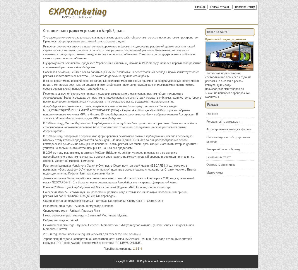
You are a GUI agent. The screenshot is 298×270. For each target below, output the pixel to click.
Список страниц (220, 7)
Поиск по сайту (245, 7)
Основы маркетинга (220, 164)
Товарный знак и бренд (223, 149)
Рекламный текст (218, 157)
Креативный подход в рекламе (225, 39)
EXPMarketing (77, 11)
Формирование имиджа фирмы (229, 129)
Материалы (214, 172)
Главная (200, 7)
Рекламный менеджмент (223, 121)
